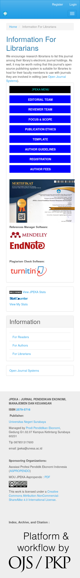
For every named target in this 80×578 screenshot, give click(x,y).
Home (13, 27)
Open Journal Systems (24, 370)
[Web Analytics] (15, 292)
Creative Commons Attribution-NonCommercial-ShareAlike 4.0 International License (34, 495)
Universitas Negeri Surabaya (27, 422)
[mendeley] (28, 234)
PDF (47, 477)
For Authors (20, 345)
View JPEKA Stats (34, 292)
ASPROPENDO (20, 471)
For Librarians (22, 354)
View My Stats (18, 304)
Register (57, 4)
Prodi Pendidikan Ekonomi (43, 428)
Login (73, 4)
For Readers (21, 337)
